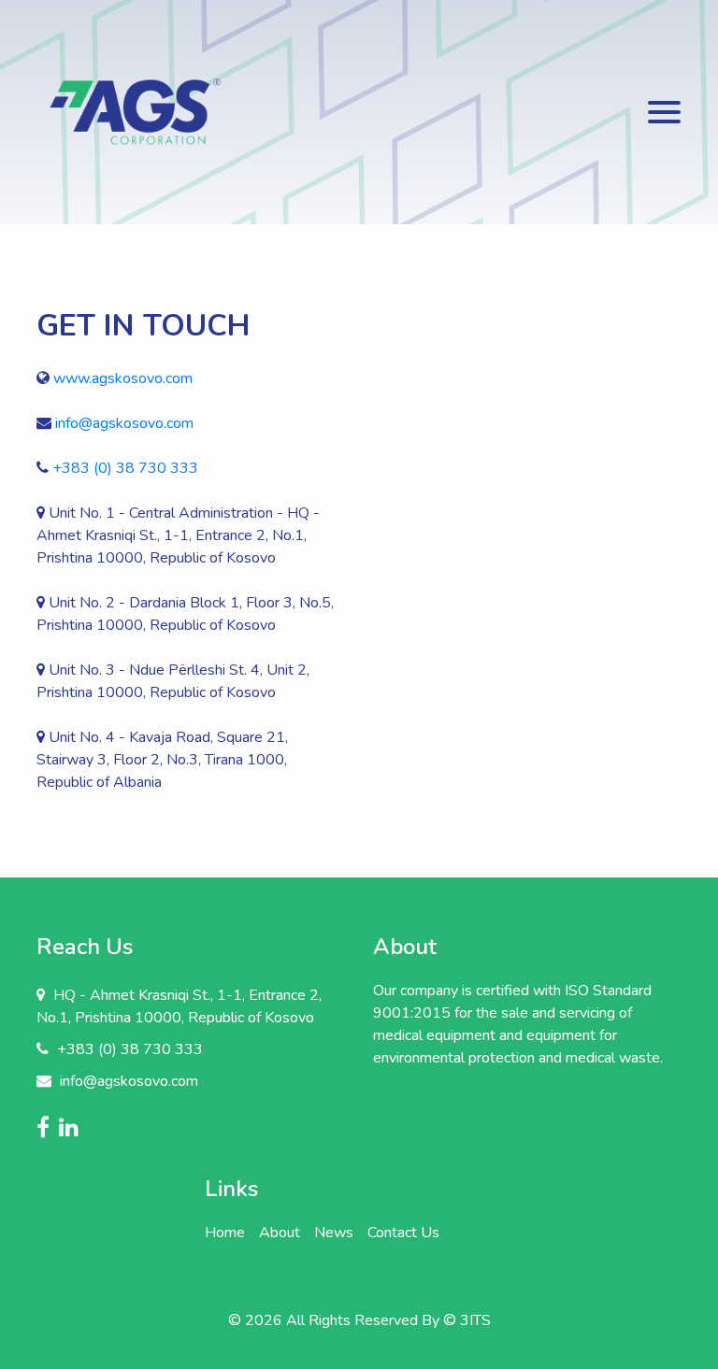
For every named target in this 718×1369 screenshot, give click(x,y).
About (279, 1232)
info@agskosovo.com (124, 423)
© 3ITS (467, 1320)
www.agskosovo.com (123, 378)
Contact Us (403, 1232)
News (333, 1232)
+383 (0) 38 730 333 (125, 468)
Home (225, 1232)
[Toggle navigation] (664, 112)
